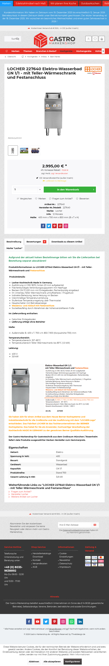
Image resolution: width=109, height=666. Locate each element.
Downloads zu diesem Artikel (67, 241)
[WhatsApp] (71, 621)
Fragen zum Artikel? (62, 198)
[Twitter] (49, 226)
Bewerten (84, 198)
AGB (35, 567)
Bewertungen (36, 241)
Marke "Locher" (14, 248)
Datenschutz (65, 563)
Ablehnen (34, 661)
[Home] (6, 51)
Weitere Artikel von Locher (24, 496)
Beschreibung (14, 241)
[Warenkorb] (102, 39)
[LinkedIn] (80, 621)
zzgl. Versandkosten (59, 173)
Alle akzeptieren (52, 661)
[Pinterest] (54, 226)
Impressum (65, 567)
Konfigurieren (72, 661)
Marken (6, 3)
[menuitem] (102, 39)
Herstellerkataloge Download (42, 555)
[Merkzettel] (95, 39)
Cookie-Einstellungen (66, 555)
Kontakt (37, 560)
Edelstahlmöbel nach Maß (31, 3)
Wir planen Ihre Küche (63, 3)
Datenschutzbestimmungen (76, 530)
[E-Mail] (60, 226)
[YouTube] (37, 621)
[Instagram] (66, 226)
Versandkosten (40, 563)
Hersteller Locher (19, 494)
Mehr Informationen (80, 654)
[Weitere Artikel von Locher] (93, 71)
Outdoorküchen (90, 3)
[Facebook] (43, 226)
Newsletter (64, 560)
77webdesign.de (78, 634)
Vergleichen (25, 198)
